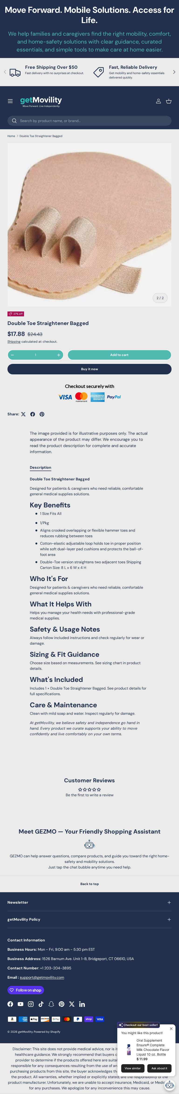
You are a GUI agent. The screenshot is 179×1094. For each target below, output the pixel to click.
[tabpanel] (89, 606)
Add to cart (119, 355)
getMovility (25, 1032)
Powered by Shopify (47, 1032)
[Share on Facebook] (32, 414)
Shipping (14, 341)
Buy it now (89, 369)
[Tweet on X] (23, 414)
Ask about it (159, 1068)
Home (11, 136)
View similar (133, 1068)
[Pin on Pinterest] (42, 414)
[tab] (40, 467)
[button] (169, 101)
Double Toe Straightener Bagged (41, 136)
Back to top (89, 884)
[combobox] (89, 121)
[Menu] (10, 101)
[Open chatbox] (169, 1085)
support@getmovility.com (42, 977)
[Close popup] (171, 1028)
